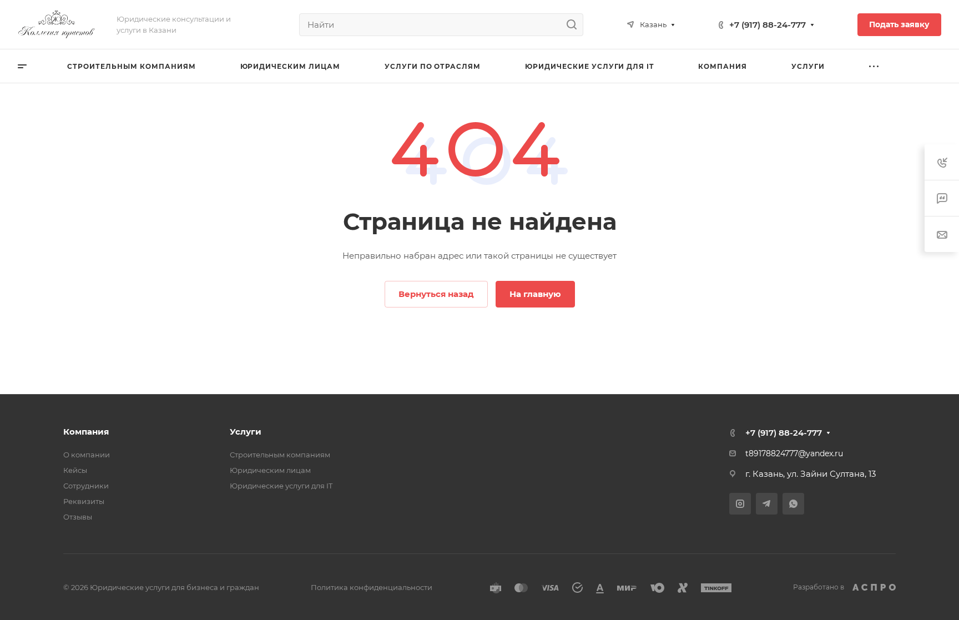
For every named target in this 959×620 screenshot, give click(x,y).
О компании (86, 454)
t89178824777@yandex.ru (794, 453)
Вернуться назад (436, 294)
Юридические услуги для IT (281, 485)
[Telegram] (767, 504)
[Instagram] (740, 504)
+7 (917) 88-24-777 (767, 24)
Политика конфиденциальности (371, 587)
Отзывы (77, 516)
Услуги (245, 431)
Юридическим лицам (270, 470)
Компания (86, 431)
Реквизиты (83, 501)
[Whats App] (793, 504)
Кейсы (75, 470)
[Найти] (574, 24)
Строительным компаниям (280, 454)
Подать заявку (899, 24)
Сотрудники (86, 485)
